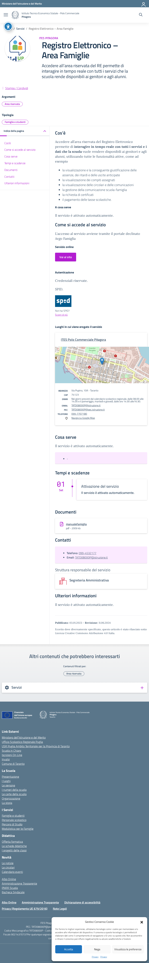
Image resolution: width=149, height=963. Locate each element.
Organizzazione (11, 798)
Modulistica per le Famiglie (17, 828)
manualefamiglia (76, 524)
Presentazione (10, 776)
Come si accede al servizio (19, 149)
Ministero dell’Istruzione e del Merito (24, 737)
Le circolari (8, 867)
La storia (7, 803)
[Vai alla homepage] (15, 15)
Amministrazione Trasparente (19, 883)
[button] (142, 922)
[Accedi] (143, 4)
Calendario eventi (12, 872)
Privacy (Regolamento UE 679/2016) (24, 908)
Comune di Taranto (13, 763)
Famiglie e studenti (15, 122)
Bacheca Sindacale (13, 892)
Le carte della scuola (14, 794)
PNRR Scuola (10, 888)
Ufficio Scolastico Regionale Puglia (22, 742)
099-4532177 (87, 553)
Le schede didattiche (14, 846)
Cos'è (7, 143)
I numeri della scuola (14, 790)
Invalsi (6, 759)
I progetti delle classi (14, 850)
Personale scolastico (14, 820)
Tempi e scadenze (14, 163)
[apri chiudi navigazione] (6, 15)
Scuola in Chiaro (11, 750)
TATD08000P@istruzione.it (85, 405)
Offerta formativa (12, 841)
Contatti (9, 176)
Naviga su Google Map (83, 418)
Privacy (95, 956)
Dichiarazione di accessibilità (82, 902)
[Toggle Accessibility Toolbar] (8, 26)
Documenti (10, 170)
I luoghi (6, 781)
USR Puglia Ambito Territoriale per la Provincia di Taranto (36, 746)
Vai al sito (65, 257)
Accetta (68, 949)
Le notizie (7, 863)
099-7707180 (79, 414)
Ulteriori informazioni (16, 183)
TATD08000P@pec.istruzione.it (88, 409)
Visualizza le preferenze (128, 949)
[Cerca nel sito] (141, 15)
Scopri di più (61, 315)
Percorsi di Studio (12, 824)
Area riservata (12, 104)
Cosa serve (10, 156)
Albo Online (9, 879)
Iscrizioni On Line (12, 755)
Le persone (8, 785)
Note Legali (60, 908)
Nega (97, 949)
